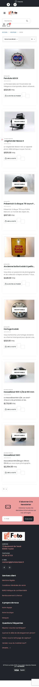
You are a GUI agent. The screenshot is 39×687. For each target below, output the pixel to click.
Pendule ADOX (11, 78)
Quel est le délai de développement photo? (18, 633)
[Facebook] (8, 4)
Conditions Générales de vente (14, 585)
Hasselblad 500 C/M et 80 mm (19, 392)
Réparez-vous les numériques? (14, 628)
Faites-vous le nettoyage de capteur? (16, 638)
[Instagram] (15, 4)
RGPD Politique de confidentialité (14, 590)
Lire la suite (11, 158)
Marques (5, 618)
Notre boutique (8, 612)
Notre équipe (7, 607)
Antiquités (7, 76)
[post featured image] (19, 58)
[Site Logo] (13, 13)
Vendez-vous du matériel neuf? (14, 643)
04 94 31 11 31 (7, 555)
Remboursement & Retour (12, 595)
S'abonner (28, 519)
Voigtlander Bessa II (14, 140)
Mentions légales (8, 580)
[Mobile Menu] (4, 13)
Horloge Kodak (11, 329)
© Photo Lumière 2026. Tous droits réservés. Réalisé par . (19, 665)
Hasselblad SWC (12, 455)
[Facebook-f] (4, 567)
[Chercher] (27, 21)
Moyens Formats (8, 138)
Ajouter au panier (14, 96)
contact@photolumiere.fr (13, 562)
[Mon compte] (4, 24)
